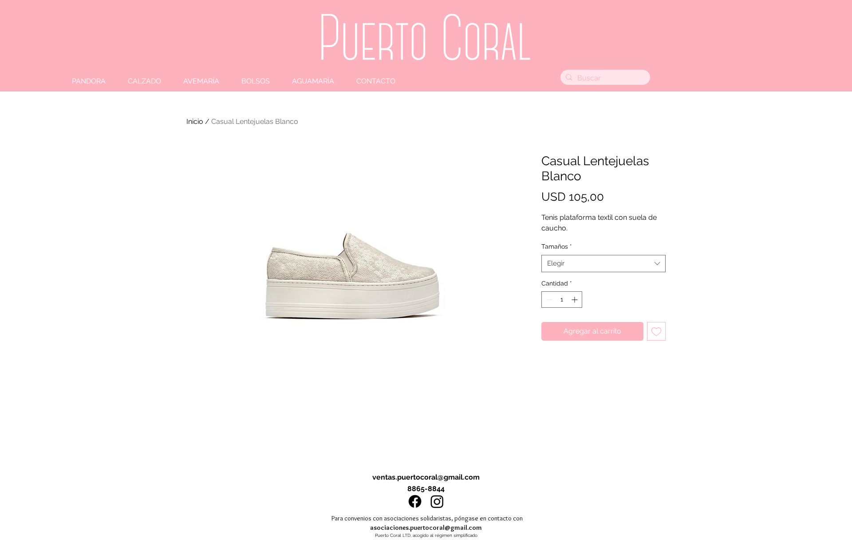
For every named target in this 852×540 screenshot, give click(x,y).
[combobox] (603, 263)
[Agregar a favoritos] (656, 331)
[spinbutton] (562, 299)
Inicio (194, 121)
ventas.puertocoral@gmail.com (426, 477)
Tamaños (556, 246)
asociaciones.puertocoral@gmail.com (426, 528)
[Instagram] (437, 501)
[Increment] (575, 299)
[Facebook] (414, 501)
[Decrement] (548, 299)
